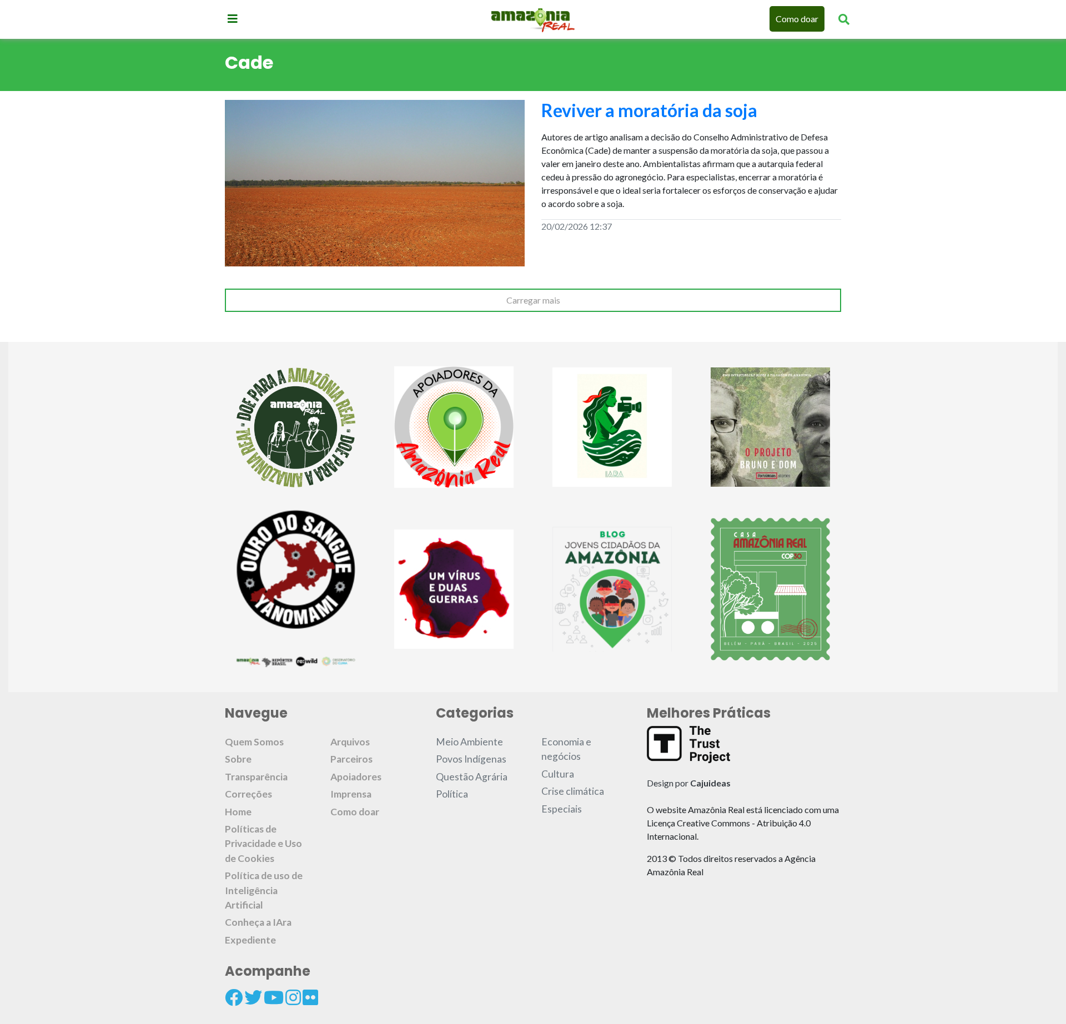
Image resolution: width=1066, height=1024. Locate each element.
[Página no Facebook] (234, 997)
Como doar (797, 18)
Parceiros (351, 759)
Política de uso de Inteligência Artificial (264, 890)
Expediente (250, 940)
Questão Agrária (471, 777)
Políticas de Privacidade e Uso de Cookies (263, 843)
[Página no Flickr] (310, 997)
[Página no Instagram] (293, 997)
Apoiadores (355, 777)
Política (452, 794)
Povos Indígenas (471, 759)
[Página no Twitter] (253, 997)
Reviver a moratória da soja (649, 110)
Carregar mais (533, 300)
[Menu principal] (233, 18)
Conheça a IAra (258, 922)
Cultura (557, 774)
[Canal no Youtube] (274, 997)
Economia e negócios (566, 749)
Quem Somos (254, 742)
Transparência (256, 777)
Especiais (561, 809)
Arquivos (350, 742)
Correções (248, 794)
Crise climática (572, 791)
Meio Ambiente (469, 742)
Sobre (238, 759)
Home (238, 812)
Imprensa (350, 794)
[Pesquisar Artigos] (843, 19)
